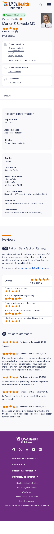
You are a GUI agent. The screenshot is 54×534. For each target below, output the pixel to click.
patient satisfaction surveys (35, 268)
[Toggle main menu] (49, 4)
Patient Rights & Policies (27, 488)
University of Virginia (23, 477)
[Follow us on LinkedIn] (40, 449)
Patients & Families (22, 470)
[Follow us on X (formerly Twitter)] (20, 449)
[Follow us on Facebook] (13, 449)
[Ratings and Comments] (16, 31)
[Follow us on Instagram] (27, 449)
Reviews (7, 96)
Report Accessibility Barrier (27, 496)
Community (18, 464)
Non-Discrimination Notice (27, 483)
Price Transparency (27, 501)
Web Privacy (27, 492)
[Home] (15, 5)
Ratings (9, 31)
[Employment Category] (21, 19)
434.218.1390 (14, 71)
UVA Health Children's (24, 458)
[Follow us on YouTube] (33, 449)
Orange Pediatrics (16, 48)
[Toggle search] (41, 4)
